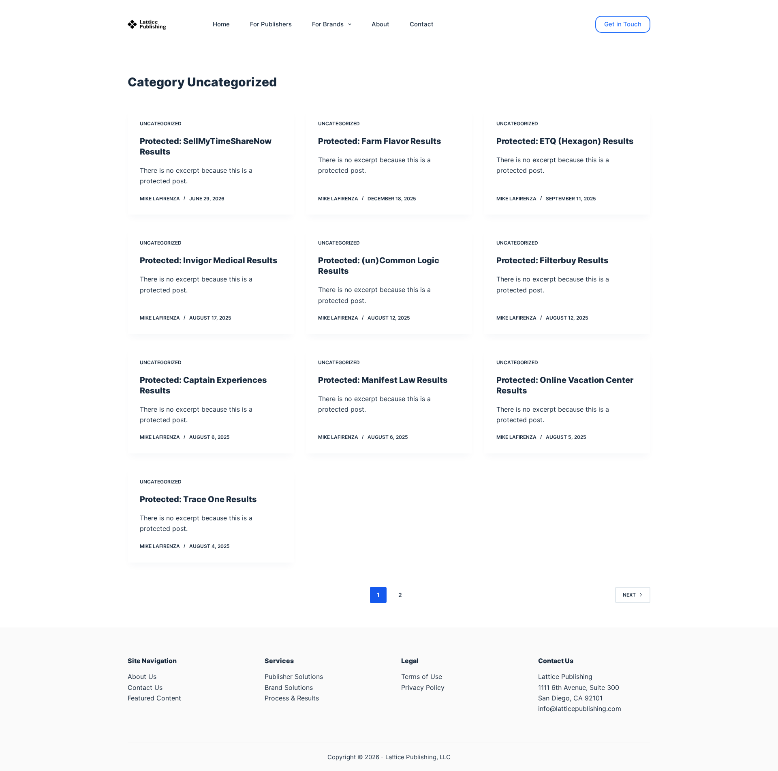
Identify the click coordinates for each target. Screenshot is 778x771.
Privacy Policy (423, 687)
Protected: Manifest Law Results (383, 380)
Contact (422, 24)
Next (629, 595)
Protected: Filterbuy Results (552, 260)
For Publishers (271, 24)
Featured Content (154, 698)
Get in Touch (622, 24)
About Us (142, 676)
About (380, 24)
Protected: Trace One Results (198, 499)
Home (221, 24)
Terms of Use (421, 676)
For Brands (328, 24)
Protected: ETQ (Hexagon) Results (565, 141)
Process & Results (292, 698)
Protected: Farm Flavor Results (379, 141)
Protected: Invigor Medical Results (209, 260)
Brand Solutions (289, 687)
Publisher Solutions (294, 676)
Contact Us (145, 687)
